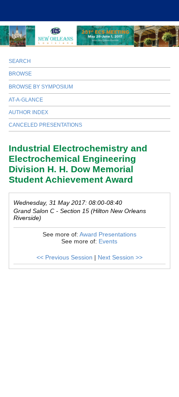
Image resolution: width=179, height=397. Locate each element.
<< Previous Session (64, 257)
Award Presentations (108, 234)
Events (108, 241)
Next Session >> (120, 257)
